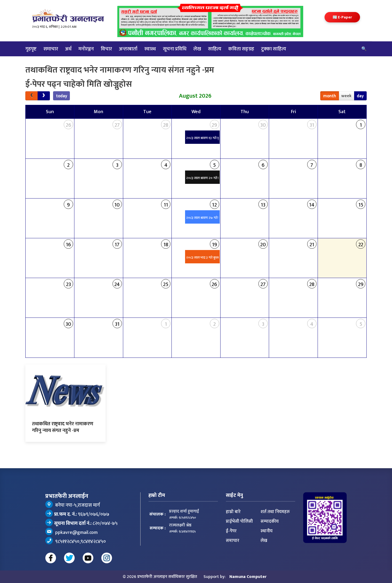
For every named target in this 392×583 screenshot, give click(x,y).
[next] (44, 95)
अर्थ (68, 49)
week (346, 96)
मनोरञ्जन (86, 49)
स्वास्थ (150, 49)
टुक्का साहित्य (273, 49)
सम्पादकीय (270, 521)
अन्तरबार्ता (128, 49)
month (329, 96)
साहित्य (214, 49)
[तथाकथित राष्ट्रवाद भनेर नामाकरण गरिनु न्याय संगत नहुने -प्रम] (65, 391)
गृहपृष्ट (31, 49)
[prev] (31, 95)
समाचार (50, 49)
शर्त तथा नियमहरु (275, 511)
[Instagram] (106, 558)
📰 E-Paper (342, 17)
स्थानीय (267, 531)
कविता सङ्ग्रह (241, 49)
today (61, 96)
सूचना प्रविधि (174, 49)
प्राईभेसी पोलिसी (239, 521)
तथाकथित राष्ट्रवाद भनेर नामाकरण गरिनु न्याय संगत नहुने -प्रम (62, 427)
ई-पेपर (231, 531)
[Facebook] (50, 558)
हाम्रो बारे (233, 511)
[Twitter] (69, 558)
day (360, 96)
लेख (197, 49)
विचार (106, 49)
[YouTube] (88, 558)
